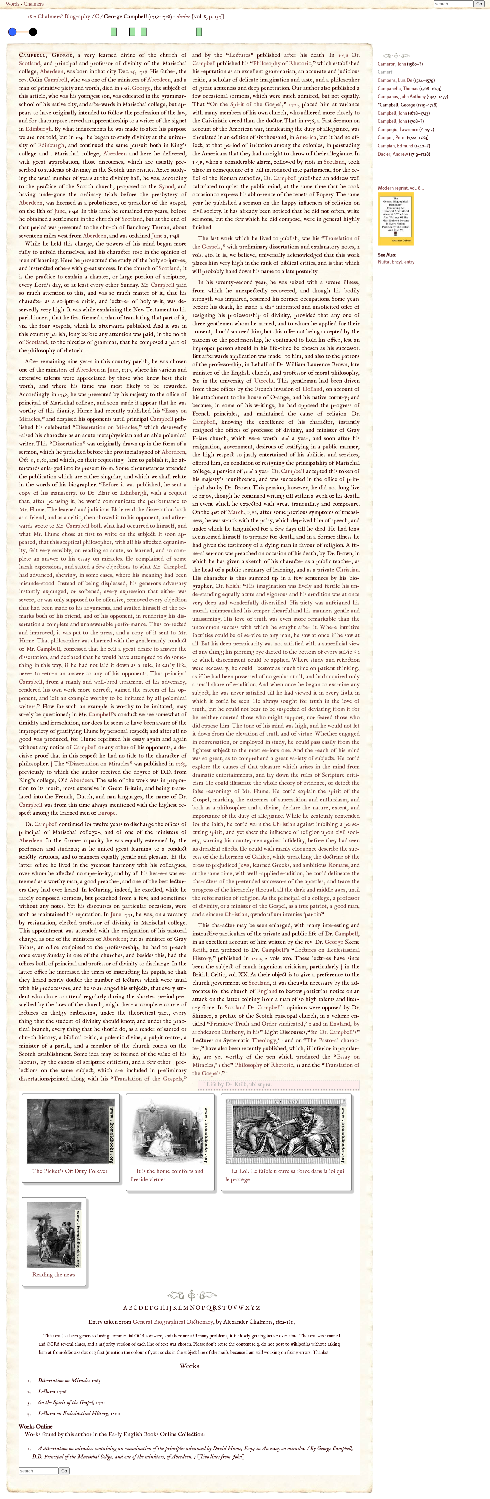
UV (233, 1308)
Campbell (55, 79)
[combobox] (454, 3)
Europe (107, 813)
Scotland (29, 63)
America (306, 137)
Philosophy (267, 63)
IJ (169, 1308)
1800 (256, 958)
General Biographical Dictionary (173, 1322)
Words (12, 4)
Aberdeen (51, 71)
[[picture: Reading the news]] (54, 1266)
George (141, 88)
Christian (347, 570)
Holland (312, 389)
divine (183, 16)
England (267, 991)
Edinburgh (38, 129)
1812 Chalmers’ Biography (59, 16)
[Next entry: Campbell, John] (208, 1295)
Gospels (172, 1079)
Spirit (237, 104)
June (59, 211)
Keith (232, 586)
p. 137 (215, 16)
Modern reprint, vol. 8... (401, 188)
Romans (338, 865)
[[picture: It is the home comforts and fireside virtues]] (170, 1163)
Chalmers (34, 4)
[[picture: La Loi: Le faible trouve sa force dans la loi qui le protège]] (286, 1163)
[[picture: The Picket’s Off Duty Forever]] (70, 1163)
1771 (293, 104)
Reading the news (53, 1274)
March (236, 512)
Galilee (260, 857)
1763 (180, 763)
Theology (264, 1040)
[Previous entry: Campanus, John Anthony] (175, 1295)
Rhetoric (300, 63)
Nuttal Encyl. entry (396, 261)
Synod (166, 186)
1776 (343, 55)
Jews (244, 865)
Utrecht (264, 381)
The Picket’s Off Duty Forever (70, 1171)
